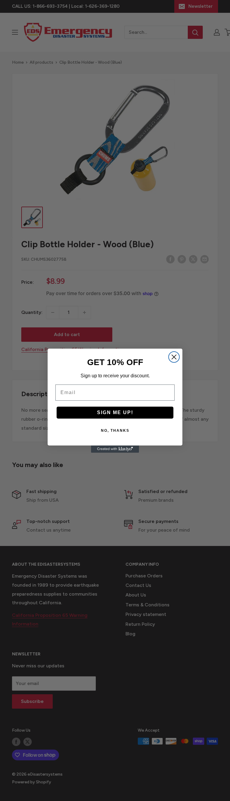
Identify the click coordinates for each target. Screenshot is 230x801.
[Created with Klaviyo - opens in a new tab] (115, 449)
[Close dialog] (174, 357)
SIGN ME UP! (115, 412)
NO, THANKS (115, 430)
